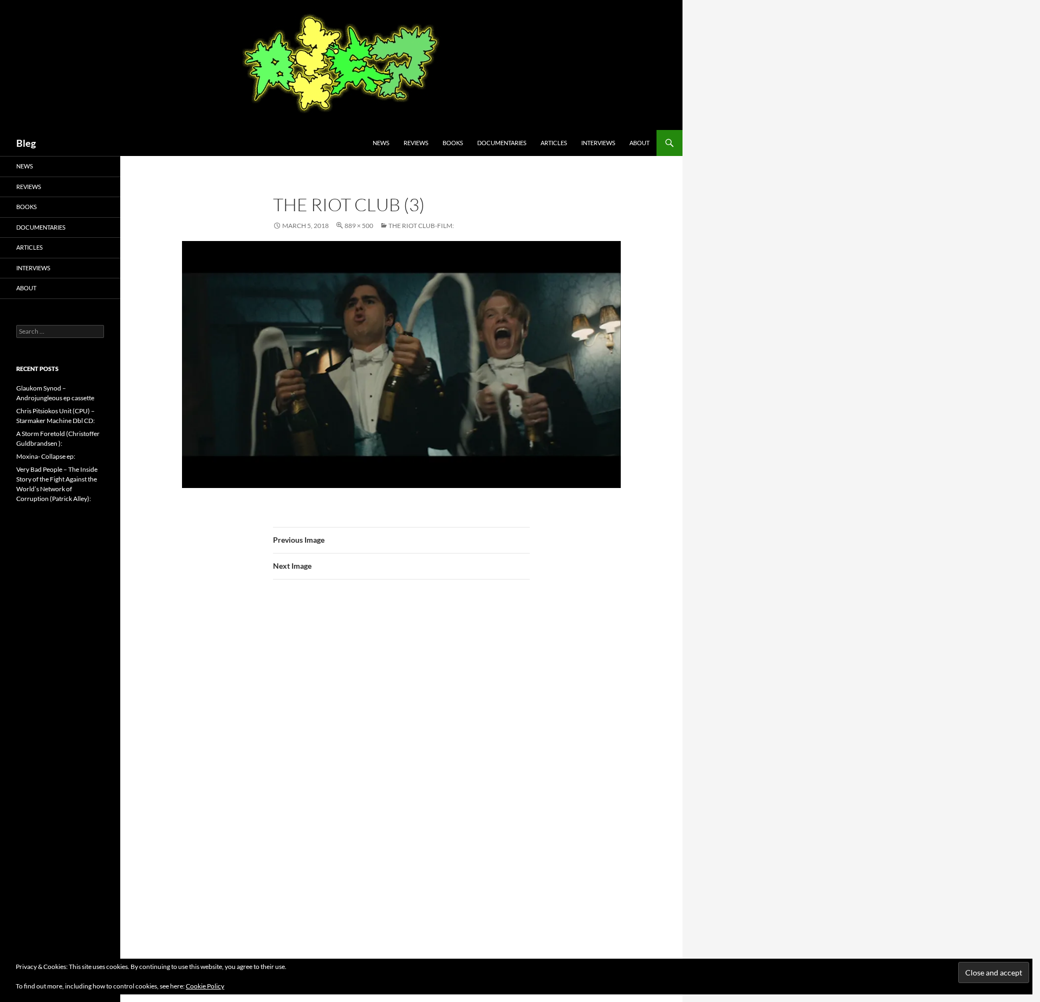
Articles (554, 142)
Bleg (26, 143)
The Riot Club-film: (421, 226)
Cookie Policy (205, 986)
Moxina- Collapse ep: (45, 456)
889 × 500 (358, 226)
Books (453, 142)
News (381, 142)
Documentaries (501, 142)
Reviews (416, 142)
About (639, 142)
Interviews (598, 142)
